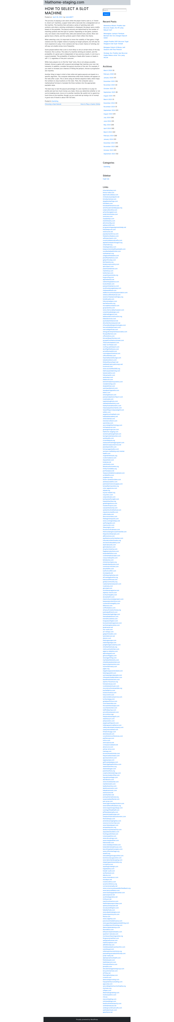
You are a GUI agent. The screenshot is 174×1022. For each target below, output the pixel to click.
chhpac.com (107, 990)
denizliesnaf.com (108, 734)
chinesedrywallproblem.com (112, 677)
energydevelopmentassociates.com (115, 332)
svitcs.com (106, 740)
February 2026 (109, 74)
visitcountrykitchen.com (111, 649)
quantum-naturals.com (110, 934)
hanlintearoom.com (109, 962)
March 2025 (108, 99)
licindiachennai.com (109, 199)
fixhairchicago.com (109, 732)
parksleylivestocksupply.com (113, 484)
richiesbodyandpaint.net (111, 197)
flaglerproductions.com (111, 551)
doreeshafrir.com (108, 597)
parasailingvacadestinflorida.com (114, 953)
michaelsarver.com (109, 427)
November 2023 (109, 146)
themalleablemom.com (110, 616)
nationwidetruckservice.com (112, 697)
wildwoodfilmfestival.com (111, 295)
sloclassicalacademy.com (111, 542)
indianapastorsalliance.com (112, 725)
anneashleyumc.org (109, 827)
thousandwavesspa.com (111, 705)
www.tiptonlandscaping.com (112, 860)
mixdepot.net (107, 879)
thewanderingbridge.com (111, 614)
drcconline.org (108, 714)
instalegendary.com (109, 247)
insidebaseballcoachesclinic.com (114, 947)
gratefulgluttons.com (110, 503)
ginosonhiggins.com (110, 655)
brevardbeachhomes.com (111, 338)
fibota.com (106, 916)
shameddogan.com (109, 769)
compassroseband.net (110, 745)
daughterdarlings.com (110, 201)
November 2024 (109, 107)
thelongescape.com (109, 640)
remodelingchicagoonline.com (113, 855)
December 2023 (109, 143)
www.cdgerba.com (109, 919)
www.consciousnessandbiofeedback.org (116, 888)
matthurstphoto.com (110, 942)
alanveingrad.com (109, 653)
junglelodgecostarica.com (112, 645)
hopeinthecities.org (109, 501)
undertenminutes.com (110, 214)
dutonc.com (107, 638)
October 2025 (108, 88)
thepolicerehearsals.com (111, 534)
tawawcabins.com (109, 373)
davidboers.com (108, 779)
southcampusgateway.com (112, 288)
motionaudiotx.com (109, 995)
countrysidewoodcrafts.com (112, 240)
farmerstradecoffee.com (111, 775)
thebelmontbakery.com (111, 236)
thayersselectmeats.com (111, 755)
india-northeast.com (110, 345)
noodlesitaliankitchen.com (112, 251)
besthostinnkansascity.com (112, 1003)
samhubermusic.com (110, 1010)
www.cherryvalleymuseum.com (113, 310)
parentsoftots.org (109, 771)
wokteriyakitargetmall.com (112, 434)
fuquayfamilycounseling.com (112, 982)
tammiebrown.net (109, 636)
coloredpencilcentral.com (111, 353)
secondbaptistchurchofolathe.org (114, 986)
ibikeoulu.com (107, 605)
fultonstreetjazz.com (110, 301)
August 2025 (108, 96)
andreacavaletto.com (110, 482)
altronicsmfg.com (109, 223)
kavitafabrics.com (109, 690)
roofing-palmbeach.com (111, 347)
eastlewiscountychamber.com (113, 538)
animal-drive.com (109, 749)
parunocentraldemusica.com (112, 921)
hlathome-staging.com (110, 432)
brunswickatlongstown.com (112, 623)
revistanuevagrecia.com (111, 590)
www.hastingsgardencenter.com (114, 892)
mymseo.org (107, 988)
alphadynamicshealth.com (112, 958)
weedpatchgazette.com (111, 390)
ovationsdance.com (109, 458)
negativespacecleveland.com (113, 671)
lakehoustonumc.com (110, 788)
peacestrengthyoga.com (111, 814)
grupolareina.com (109, 308)
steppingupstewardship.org (112, 862)
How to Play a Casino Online (90, 104)
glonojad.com (107, 588)
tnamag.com (107, 751)
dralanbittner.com (109, 386)
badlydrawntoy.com (109, 786)
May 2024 (107, 125)
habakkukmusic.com (110, 790)
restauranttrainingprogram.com (113, 442)
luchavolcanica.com (109, 692)
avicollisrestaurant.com (111, 712)
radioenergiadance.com (111, 282)
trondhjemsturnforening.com (112, 925)
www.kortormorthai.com (111, 823)
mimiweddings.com (109, 1001)
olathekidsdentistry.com (111, 403)
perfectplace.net (108, 471)
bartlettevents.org (109, 303)
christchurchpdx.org (110, 562)
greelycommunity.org (110, 582)
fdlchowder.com (108, 842)
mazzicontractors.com (110, 901)
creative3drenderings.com (112, 773)
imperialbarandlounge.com (112, 358)
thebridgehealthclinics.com (112, 764)
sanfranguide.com (109, 523)
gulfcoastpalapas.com (110, 762)
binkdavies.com (108, 560)
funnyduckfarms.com (110, 964)
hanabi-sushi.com (109, 871)
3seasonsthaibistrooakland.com (114, 473)
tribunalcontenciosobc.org (112, 540)
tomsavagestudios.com (111, 449)
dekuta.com (107, 875)
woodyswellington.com (111, 908)
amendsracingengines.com (112, 821)
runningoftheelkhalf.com (111, 810)
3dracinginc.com (108, 527)
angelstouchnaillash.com (111, 414)
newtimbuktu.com (109, 221)
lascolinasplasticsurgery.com (113, 849)
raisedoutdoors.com (110, 360)
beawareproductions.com (111, 601)
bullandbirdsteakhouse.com (112, 847)
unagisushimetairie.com (111, 255)
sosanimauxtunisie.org (110, 275)
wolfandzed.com (108, 873)
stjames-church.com (110, 592)
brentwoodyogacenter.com (112, 858)
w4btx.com (107, 412)
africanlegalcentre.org (110, 577)
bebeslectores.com (109, 318)
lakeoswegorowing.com (111, 979)
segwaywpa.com (108, 760)
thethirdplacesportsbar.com (112, 903)
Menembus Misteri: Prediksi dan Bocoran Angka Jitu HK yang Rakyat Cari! (114, 28)
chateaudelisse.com (109, 290)
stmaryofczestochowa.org (112, 610)
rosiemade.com (108, 399)
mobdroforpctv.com (110, 505)
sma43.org (106, 853)
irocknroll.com (108, 366)
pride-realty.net (108, 956)
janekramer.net (108, 627)
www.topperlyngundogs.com (113, 808)
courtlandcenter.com (110, 708)
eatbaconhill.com (109, 225)
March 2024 (108, 132)
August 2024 (108, 114)
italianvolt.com (108, 379)
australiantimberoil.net (110, 321)
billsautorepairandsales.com (112, 932)
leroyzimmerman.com (110, 971)
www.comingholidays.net (111, 521)
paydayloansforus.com (110, 234)
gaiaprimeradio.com (110, 634)
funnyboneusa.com (109, 684)
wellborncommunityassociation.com (115, 292)
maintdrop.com (108, 271)
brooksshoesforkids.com (111, 753)
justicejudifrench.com (110, 612)
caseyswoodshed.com (110, 729)
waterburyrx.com (109, 719)
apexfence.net (108, 1012)
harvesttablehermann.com (112, 327)
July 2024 (107, 117)
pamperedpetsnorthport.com (113, 397)
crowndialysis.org (109, 440)
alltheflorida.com (108, 945)
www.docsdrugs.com (110, 838)
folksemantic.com (109, 375)
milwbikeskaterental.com (111, 662)
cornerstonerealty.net (110, 886)
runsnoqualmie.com (109, 836)
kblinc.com (106, 392)
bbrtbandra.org (108, 262)
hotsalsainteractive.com (111, 205)
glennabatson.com (109, 547)
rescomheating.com (109, 999)
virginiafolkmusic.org (110, 455)
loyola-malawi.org (109, 492)
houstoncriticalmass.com (111, 529)
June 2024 (107, 121)
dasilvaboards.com (109, 545)
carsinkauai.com (108, 949)
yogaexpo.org (107, 477)
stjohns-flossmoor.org (110, 682)
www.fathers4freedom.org (112, 805)
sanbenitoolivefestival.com (112, 510)
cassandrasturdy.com (110, 508)
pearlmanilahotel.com (110, 268)
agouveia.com (107, 984)
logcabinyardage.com (110, 777)
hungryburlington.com (110, 621)
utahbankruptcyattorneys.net (113, 364)
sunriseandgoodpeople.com (112, 675)
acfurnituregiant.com (110, 212)
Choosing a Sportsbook (53, 104)
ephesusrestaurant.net (110, 906)
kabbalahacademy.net (110, 416)
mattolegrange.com (109, 642)
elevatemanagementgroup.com (113, 969)
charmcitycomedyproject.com (113, 599)
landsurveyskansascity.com (112, 829)
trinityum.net (107, 899)
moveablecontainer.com (111, 305)
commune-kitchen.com (111, 566)
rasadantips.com (108, 218)
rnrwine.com (107, 977)
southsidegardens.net (110, 897)
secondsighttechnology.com (112, 425)
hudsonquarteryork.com (111, 914)
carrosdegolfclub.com (110, 329)
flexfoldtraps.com (109, 819)
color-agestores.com (110, 488)
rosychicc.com (108, 495)
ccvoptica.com (108, 864)
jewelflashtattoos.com (110, 258)
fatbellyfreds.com (109, 910)
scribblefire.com (108, 475)
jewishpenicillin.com (109, 447)
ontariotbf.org (107, 245)
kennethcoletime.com (110, 619)
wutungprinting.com (110, 658)
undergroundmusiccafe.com (112, 1008)
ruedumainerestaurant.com (112, 584)
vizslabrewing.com (109, 384)
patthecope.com (108, 738)
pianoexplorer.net (109, 895)
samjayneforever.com (110, 940)
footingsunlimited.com (110, 834)
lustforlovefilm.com (109, 571)
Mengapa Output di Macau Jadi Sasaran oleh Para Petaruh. (114, 48)
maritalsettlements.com (111, 660)
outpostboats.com (109, 497)
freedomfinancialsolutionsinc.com (114, 816)
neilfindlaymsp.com (109, 710)
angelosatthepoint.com (111, 723)
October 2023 (108, 150)
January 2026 (108, 78)
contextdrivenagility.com (111, 603)
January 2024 (108, 139)
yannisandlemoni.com (110, 388)
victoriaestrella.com (109, 703)
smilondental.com (109, 419)
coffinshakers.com (109, 608)
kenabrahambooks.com (111, 564)
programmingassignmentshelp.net (114, 227)
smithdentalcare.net (109, 1006)
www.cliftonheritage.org (111, 851)
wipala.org (106, 490)
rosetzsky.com (108, 586)
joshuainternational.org (111, 797)
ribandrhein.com (108, 460)
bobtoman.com (108, 273)
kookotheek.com (108, 284)
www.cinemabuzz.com (110, 877)
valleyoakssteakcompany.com (113, 727)
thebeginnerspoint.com (111, 519)
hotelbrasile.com (108, 299)
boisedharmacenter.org (111, 486)
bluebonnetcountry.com (111, 264)
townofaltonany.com (110, 666)
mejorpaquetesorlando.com (112, 408)
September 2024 (109, 110)
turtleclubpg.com (109, 699)
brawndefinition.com (110, 553)
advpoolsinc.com (109, 721)
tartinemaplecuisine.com (111, 625)
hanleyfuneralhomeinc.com (112, 405)
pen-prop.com (108, 801)
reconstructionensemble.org (112, 688)
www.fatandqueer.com (110, 825)
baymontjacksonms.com (111, 664)
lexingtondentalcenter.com (112, 436)
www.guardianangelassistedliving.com (116, 923)
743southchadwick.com (111, 342)
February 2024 (109, 136)
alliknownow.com (109, 536)
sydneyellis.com (108, 438)
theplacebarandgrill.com (111, 716)
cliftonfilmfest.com (109, 355)
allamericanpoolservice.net (112, 445)
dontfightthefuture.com (111, 349)
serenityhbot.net (108, 795)
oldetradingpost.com (110, 314)
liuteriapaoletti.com (109, 673)
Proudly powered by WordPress (87, 1019)
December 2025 (109, 81)
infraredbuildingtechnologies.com (114, 325)
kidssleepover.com (109, 229)
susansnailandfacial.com (111, 799)
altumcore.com (108, 747)
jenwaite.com (107, 966)
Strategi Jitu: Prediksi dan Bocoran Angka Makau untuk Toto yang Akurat (115, 55)
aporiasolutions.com (110, 758)
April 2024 (107, 128)
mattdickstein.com (109, 784)
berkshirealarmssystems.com (113, 382)
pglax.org (106, 669)
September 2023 (109, 154)
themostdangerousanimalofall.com (115, 532)
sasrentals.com (108, 423)
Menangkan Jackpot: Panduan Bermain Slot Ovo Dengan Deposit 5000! (115, 36)
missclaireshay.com (109, 190)
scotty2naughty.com (110, 595)
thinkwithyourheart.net (110, 362)
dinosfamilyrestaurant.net (111, 323)
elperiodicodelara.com (110, 195)
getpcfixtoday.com (109, 260)
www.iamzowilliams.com (111, 890)
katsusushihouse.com (110, 579)
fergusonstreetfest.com (111, 938)
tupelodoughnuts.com (110, 401)
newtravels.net (108, 232)
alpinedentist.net (108, 279)
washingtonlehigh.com (110, 866)
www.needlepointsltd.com (112, 845)
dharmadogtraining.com (111, 992)
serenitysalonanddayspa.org (112, 208)
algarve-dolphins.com (110, 651)
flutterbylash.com (109, 960)
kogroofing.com (108, 277)
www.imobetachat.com (111, 782)
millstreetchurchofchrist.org (112, 951)
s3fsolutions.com (109, 336)
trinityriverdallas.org (110, 469)
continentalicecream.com (111, 555)
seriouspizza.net (108, 742)
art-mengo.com (108, 632)
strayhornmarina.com (110, 549)
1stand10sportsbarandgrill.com (113, 410)
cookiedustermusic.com (111, 686)
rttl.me (105, 997)
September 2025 (109, 92)
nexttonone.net (108, 792)
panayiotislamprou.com (111, 286)
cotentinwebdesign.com (111, 312)
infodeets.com (108, 203)
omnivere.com (108, 216)
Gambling (55, 101)
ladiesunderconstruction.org (112, 316)
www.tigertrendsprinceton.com (113, 803)
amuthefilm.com (108, 569)
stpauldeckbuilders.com (111, 832)
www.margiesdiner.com (111, 840)
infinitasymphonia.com (110, 575)
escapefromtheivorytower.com (113, 340)
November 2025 (109, 85)
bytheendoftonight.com (111, 499)
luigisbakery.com (108, 869)
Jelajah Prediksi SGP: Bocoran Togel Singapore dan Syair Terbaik (116, 43)
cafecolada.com (108, 514)
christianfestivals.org (110, 647)
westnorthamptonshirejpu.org (113, 297)
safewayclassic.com (110, 238)
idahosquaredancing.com (111, 371)
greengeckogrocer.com (111, 429)
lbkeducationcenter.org (111, 466)
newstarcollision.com (110, 421)
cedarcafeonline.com (110, 210)
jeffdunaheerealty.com (110, 812)
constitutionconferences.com (113, 736)
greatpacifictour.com (110, 701)
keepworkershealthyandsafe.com (114, 249)
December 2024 (109, 103)
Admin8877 (69, 17)
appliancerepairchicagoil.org (112, 242)
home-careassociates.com (112, 479)
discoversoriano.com (110, 516)
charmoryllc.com (108, 525)
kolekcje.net (107, 462)
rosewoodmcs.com (109, 882)
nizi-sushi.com (108, 629)
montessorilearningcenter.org (113, 936)
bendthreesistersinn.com (111, 679)
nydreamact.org (108, 253)
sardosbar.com (108, 377)
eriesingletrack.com (109, 395)
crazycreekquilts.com (110, 558)
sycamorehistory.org (110, 884)
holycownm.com (108, 695)
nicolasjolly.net (108, 573)
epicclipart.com (108, 266)
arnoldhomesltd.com (110, 351)
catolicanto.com (108, 464)
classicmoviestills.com (110, 512)
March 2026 (108, 70)
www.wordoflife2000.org (111, 369)
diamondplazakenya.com (111, 927)
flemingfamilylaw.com (110, 975)
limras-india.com (108, 192)
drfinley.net (107, 973)
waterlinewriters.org (110, 766)
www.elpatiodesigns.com (111, 912)
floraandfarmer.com (109, 334)
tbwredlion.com (108, 929)
